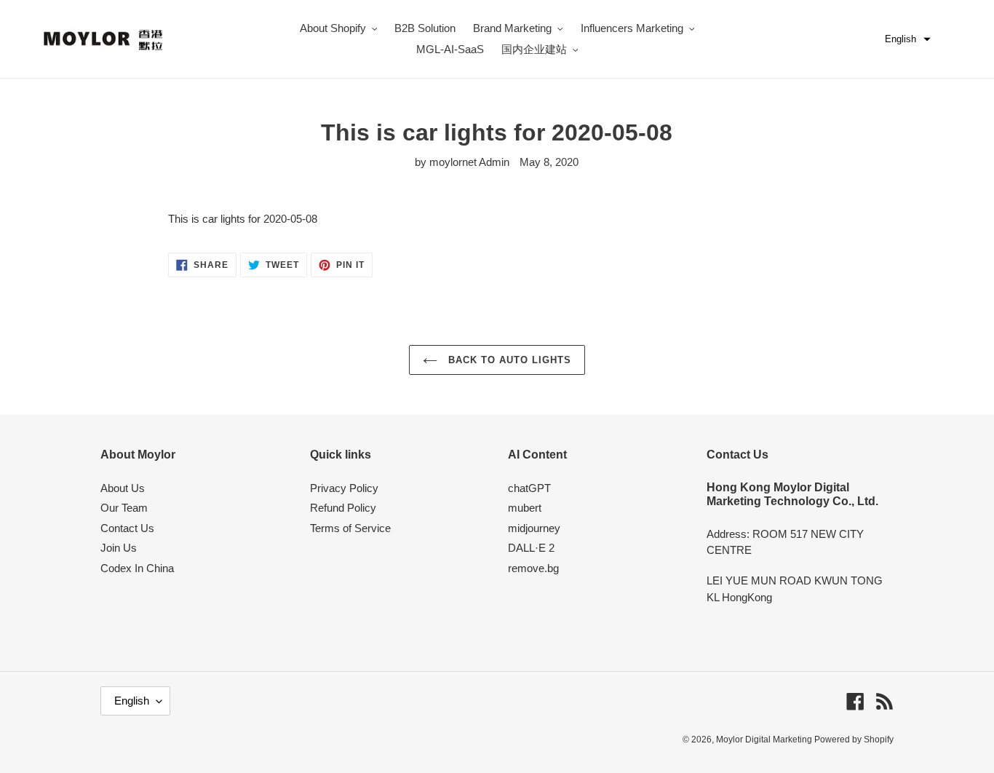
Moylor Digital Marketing (765, 739)
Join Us (118, 548)
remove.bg (533, 568)
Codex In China (137, 568)
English (131, 700)
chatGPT (529, 488)
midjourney (534, 528)
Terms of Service (350, 528)
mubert (524, 508)
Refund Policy (343, 508)
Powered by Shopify (854, 739)
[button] (907, 39)
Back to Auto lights (508, 359)
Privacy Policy (344, 488)
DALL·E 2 (531, 548)
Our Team (124, 508)
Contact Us (127, 528)
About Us (122, 488)
